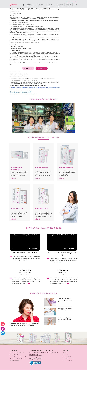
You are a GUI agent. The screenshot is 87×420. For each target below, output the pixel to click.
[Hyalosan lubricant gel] (67, 155)
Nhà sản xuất (31, 4)
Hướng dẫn (68, 4)
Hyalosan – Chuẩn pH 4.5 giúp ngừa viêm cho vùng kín (64, 319)
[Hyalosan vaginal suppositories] (19, 155)
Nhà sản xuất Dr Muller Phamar (17, 352)
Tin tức (75, 4)
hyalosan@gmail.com (37, 355)
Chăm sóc (50, 4)
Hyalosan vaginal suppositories (16, 168)
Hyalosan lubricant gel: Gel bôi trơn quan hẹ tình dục (20, 92)
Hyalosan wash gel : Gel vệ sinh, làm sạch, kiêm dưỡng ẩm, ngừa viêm (23, 93)
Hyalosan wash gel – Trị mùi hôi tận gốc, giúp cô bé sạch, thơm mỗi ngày (25, 324)
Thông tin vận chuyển (67, 360)
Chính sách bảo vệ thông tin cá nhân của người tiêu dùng (18, 359)
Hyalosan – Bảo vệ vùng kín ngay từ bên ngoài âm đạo (65, 309)
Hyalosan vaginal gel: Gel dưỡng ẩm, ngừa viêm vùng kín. (21, 91)
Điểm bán (65, 352)
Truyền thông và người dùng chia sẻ (18, 356)
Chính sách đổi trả (67, 356)
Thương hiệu (41, 4)
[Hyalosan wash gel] (19, 196)
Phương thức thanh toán (68, 358)
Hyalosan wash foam (41, 208)
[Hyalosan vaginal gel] (43, 155)
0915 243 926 (36, 354)
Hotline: (69, 2)
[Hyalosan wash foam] (43, 195)
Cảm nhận (60, 4)
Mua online (65, 354)
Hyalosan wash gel (17, 208)
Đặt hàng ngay (41, 68)
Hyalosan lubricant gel (66, 167)
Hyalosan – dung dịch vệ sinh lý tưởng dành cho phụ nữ (65, 300)
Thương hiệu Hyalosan (15, 354)
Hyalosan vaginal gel (41, 167)
